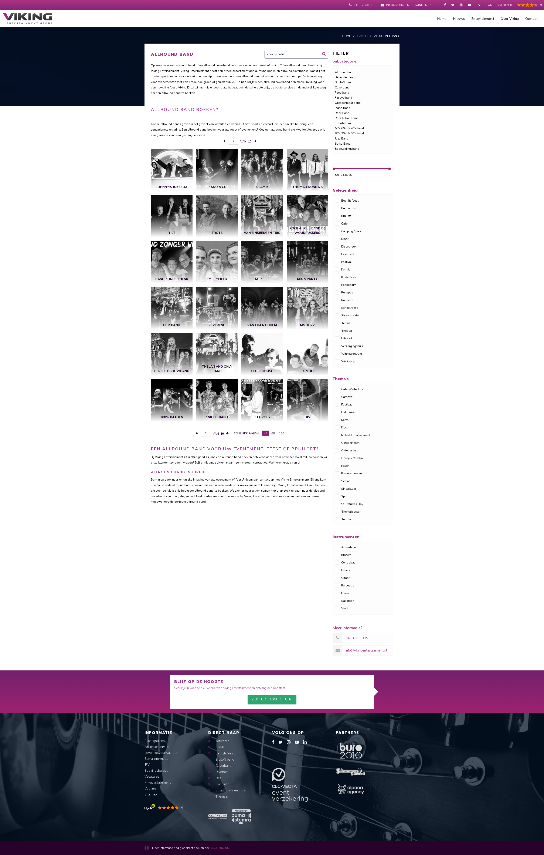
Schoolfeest (349, 308)
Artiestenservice (156, 746)
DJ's (218, 778)
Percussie (347, 585)
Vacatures (151, 776)
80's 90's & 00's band (349, 133)
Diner (344, 239)
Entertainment (482, 18)
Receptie (347, 292)
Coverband (342, 87)
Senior (345, 481)
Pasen (345, 466)
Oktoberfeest (350, 443)
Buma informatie (156, 758)
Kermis (345, 269)
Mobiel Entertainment (355, 435)
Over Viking (510, 18)
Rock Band (342, 113)
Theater (346, 331)
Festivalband (343, 98)
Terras (345, 323)
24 (265, 433)
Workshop (348, 361)
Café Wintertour (352, 389)
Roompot (347, 300)
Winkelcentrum (351, 354)
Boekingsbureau (156, 770)
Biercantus (348, 208)
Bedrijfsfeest (349, 201)
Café (344, 224)
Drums (345, 570)
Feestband (342, 93)
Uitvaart (346, 338)
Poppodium (348, 285)
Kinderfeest (349, 277)
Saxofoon (347, 601)
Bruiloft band (344, 82)
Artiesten (222, 741)
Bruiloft (346, 216)
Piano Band (342, 108)
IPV (147, 764)
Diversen (221, 772)
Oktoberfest (349, 450)
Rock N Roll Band (346, 118)
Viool (344, 608)
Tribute (346, 519)
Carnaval (347, 397)
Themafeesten (351, 512)
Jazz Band (341, 139)
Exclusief (222, 784)
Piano (345, 593)
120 (281, 433)
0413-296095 (363, 5)
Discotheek (348, 247)
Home (442, 18)
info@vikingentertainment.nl (409, 5)
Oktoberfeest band (348, 103)
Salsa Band (342, 144)
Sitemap (150, 794)
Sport (345, 496)
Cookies (150, 788)
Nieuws (459, 18)
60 (273, 433)
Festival (346, 262)
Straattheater (350, 315)
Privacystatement (157, 782)
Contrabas (348, 563)
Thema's (221, 796)
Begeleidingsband (347, 149)
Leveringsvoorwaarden (161, 752)
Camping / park (351, 231)
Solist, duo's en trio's (230, 790)
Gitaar (345, 578)
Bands (220, 747)
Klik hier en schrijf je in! (272, 699)
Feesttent (347, 254)
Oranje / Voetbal (352, 458)
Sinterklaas (349, 489)
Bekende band (344, 77)
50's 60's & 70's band (349, 128)
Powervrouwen (351, 473)
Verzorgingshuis (352, 346)
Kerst (344, 420)
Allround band (344, 72)
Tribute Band (344, 123)
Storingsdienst (155, 740)
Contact (531, 18)
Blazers (346, 555)
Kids (344, 427)
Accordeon (348, 547)
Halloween (348, 412)
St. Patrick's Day (352, 504)
